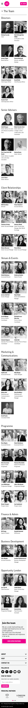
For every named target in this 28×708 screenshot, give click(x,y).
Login (24, 3)
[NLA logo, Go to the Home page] (6, 3)
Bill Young (3, 531)
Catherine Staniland (6, 80)
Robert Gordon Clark (19, 127)
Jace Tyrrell (4, 587)
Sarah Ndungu (4, 316)
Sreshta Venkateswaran (20, 558)
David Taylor (4, 416)
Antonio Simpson (5, 340)
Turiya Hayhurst (18, 204)
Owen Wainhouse (18, 443)
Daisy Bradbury (18, 392)
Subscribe (5, 686)
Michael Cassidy (5, 35)
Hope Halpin (17, 295)
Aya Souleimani (18, 504)
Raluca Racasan (5, 248)
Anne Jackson (17, 609)
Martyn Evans (17, 152)
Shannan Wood (18, 224)
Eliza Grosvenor (5, 462)
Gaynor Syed (4, 99)
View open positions (14, 641)
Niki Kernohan (4, 204)
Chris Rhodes (4, 558)
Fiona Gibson (17, 248)
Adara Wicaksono (18, 484)
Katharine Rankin (18, 275)
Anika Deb (16, 340)
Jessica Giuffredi (5, 295)
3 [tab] (15, 700)
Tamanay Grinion (5, 224)
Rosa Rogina (4, 443)
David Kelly (17, 80)
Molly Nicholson (5, 275)
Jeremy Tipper (4, 58)
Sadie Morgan (4, 127)
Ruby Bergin (17, 372)
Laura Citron (4, 177)
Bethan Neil (4, 392)
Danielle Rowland (18, 531)
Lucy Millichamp (5, 484)
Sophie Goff (4, 372)
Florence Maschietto (19, 462)
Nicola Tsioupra (5, 504)
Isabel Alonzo (17, 587)
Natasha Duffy (4, 609)
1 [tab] (12, 700)
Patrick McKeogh (18, 58)
